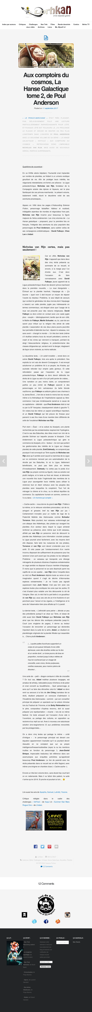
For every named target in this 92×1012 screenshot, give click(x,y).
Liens (50, 27)
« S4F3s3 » (37, 801)
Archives (41, 27)
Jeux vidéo (30, 27)
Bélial (31, 860)
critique (44, 860)
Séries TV (85, 24)
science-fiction (50, 863)
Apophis (43, 792)
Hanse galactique (53, 860)
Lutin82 (57, 792)
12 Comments (48, 866)
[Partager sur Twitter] (42, 846)
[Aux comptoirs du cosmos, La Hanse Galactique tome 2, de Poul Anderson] (46, 39)
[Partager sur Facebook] (35, 846)
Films (53, 24)
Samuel (50, 792)
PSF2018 (41, 863)
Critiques (22, 24)
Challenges (33, 24)
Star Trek (44, 24)
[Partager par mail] (56, 846)
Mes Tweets (76, 942)
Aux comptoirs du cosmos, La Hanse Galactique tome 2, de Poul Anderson (46, 88)
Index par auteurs (9, 24)
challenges (37, 860)
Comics (76, 24)
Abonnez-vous (45, 967)
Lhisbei (39, 805)
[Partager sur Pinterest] (49, 846)
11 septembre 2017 (50, 108)
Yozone (64, 792)
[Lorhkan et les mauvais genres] (46, 15)
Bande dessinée (64, 24)
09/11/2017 (52, 857)
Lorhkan (40, 857)
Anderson (25, 860)
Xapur (47, 801)
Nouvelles (63, 860)
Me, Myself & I (60, 27)
